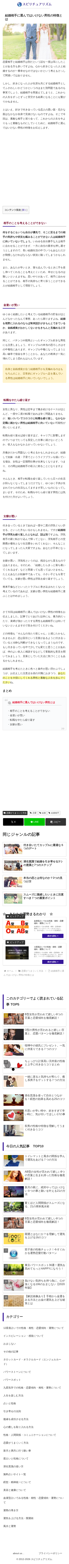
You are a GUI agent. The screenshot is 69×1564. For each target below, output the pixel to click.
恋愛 (34, 813)
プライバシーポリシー (50, 1553)
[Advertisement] (34, 167)
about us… (18, 1553)
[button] (55, 822)
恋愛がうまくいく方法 (16, 813)
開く (24, 210)
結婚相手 (55, 813)
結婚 (44, 813)
